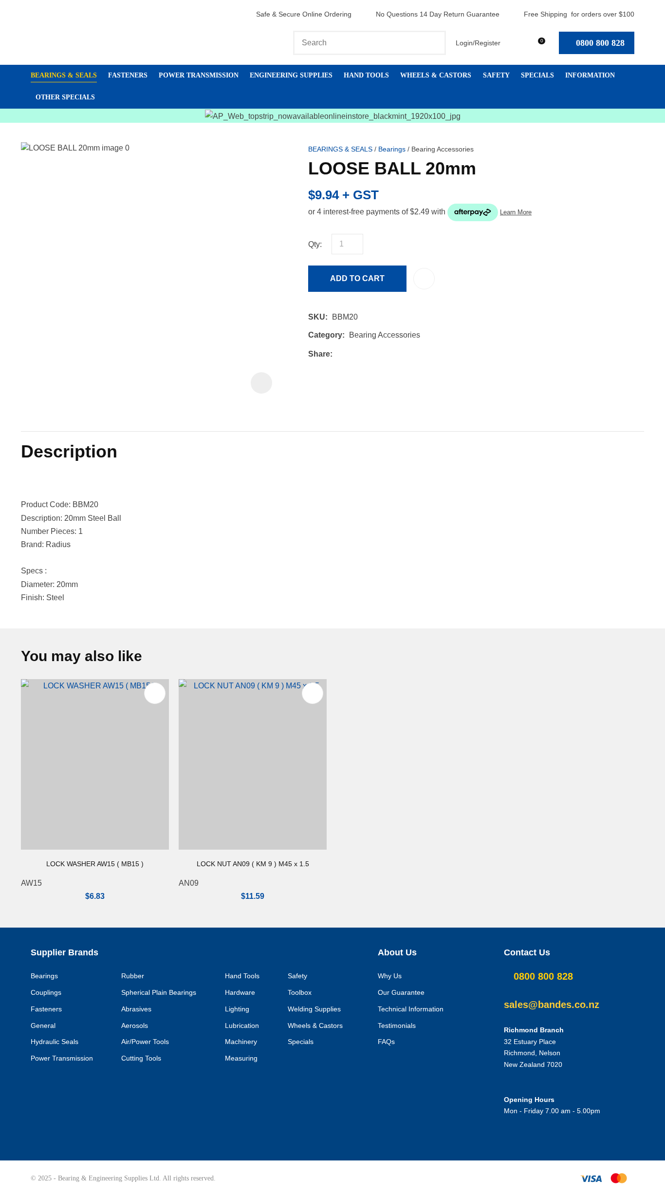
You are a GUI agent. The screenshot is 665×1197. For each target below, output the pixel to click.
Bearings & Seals (64, 75)
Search (434, 43)
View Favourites (514, 42)
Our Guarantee (401, 992)
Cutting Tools (141, 1058)
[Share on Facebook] (338, 354)
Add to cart (357, 278)
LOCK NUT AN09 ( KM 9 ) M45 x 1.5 (253, 864)
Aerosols (134, 1025)
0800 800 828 (600, 43)
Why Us (390, 976)
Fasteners (128, 75)
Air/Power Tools (145, 1041)
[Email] (366, 354)
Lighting (237, 1009)
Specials (537, 75)
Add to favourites (155, 693)
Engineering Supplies (291, 75)
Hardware (240, 992)
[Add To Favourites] (424, 278)
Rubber (132, 976)
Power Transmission (199, 75)
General (43, 1025)
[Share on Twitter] (352, 353)
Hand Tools (366, 75)
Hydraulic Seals (54, 1041)
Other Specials (65, 97)
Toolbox (300, 992)
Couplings (46, 992)
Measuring (241, 1058)
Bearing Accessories (442, 149)
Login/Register (478, 43)
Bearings (392, 149)
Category (325, 335)
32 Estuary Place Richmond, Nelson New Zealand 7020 (533, 1053)
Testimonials (397, 1025)
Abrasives (136, 1009)
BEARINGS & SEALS (340, 149)
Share (319, 354)
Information (590, 75)
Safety (496, 75)
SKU (316, 317)
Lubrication (242, 1025)
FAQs (386, 1041)
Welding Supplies (314, 1009)
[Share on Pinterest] (382, 354)
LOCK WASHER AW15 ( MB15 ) (95, 864)
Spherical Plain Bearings (158, 992)
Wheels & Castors (435, 75)
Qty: (315, 244)
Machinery (241, 1041)
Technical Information (410, 1009)
